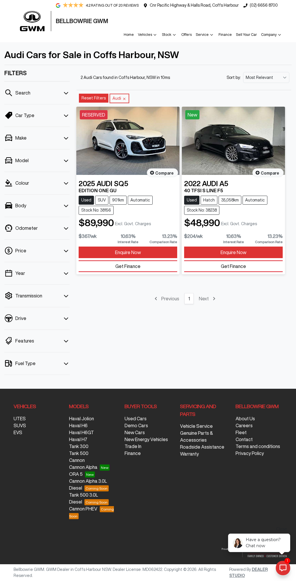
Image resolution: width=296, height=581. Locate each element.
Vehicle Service (196, 426)
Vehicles (145, 34)
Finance (225, 34)
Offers (186, 34)
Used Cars (136, 418)
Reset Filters (94, 98)
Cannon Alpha (83, 467)
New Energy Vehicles (146, 439)
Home (129, 34)
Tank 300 (78, 446)
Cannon (77, 460)
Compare (164, 173)
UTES (20, 418)
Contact (244, 439)
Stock (166, 34)
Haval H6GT (81, 432)
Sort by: (234, 77)
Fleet (241, 432)
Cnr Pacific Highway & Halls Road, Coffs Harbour (194, 5)
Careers (244, 425)
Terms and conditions (258, 446)
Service (202, 34)
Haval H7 (78, 439)
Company (269, 34)
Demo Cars (136, 425)
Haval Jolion (81, 418)
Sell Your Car (246, 34)
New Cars (135, 432)
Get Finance (127, 266)
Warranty (189, 454)
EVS (18, 432)
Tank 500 (78, 453)
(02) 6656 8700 (264, 5)
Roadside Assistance (202, 447)
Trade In (133, 446)
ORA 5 (76, 474)
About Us (245, 418)
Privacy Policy (250, 453)
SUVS (20, 425)
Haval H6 (78, 425)
